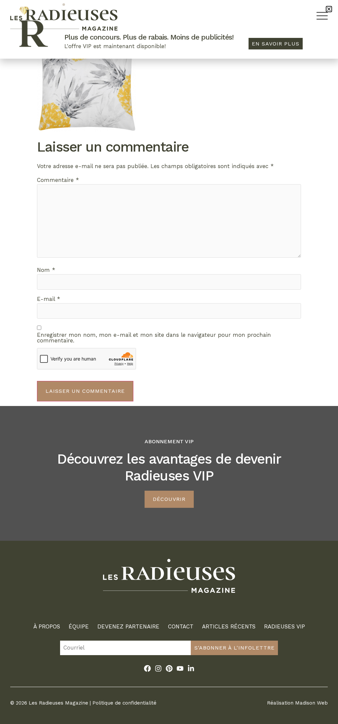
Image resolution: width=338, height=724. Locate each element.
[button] (328, 9)
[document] (169, 362)
